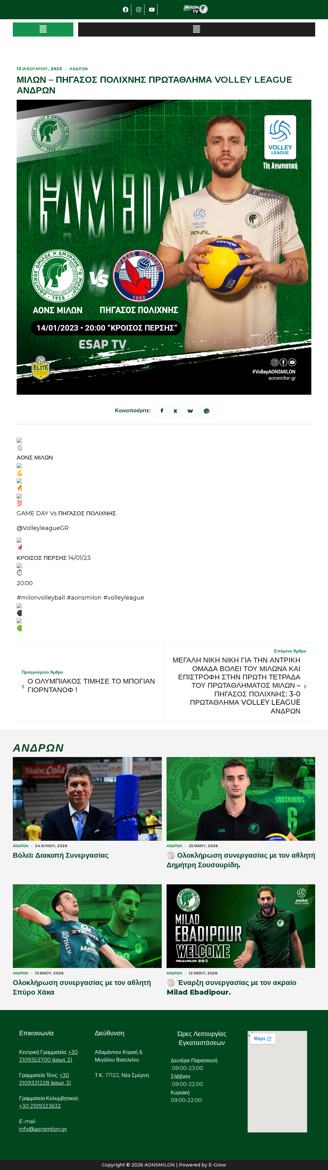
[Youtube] (152, 9)
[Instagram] (138, 9)
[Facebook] (125, 9)
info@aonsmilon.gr (43, 1129)
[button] (43, 29)
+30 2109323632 (40, 1106)
